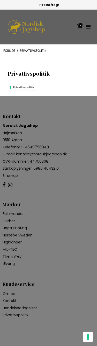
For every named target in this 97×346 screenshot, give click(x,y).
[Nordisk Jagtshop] (26, 27)
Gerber (9, 221)
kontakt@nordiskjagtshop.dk (41, 154)
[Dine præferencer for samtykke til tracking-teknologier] (88, 337)
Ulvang (9, 263)
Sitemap (10, 175)
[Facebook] (4, 185)
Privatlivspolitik (23, 87)
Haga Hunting (15, 227)
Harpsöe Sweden (18, 235)
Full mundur (13, 213)
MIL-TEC (10, 249)
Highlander (12, 242)
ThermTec (12, 256)
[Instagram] (10, 185)
